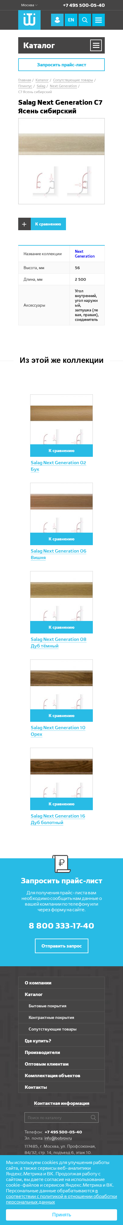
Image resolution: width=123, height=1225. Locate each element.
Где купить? (38, 1041)
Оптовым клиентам (47, 1064)
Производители (42, 1052)
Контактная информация (61, 1103)
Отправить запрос (61, 946)
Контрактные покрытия (51, 1017)
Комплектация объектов (52, 1075)
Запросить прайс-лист (61, 65)
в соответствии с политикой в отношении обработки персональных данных (61, 1196)
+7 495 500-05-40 (84, 5)
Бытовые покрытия (47, 1005)
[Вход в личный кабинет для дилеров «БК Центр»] (57, 20)
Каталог (34, 994)
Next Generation (85, 253)
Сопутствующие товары (52, 1029)
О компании (38, 983)
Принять (61, 1214)
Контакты (36, 1087)
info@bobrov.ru (58, 1138)
